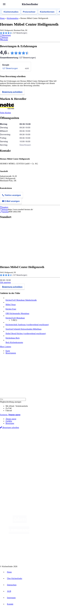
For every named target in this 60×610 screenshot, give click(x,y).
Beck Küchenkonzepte (14, 342)
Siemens (40, 442)
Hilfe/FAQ (10, 463)
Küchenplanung (12, 454)
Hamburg (24, 440)
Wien (55, 440)
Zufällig (9, 421)
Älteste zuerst (11, 419)
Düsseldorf (9, 442)
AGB (9, 591)
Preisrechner (29, 12)
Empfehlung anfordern (15, 437)
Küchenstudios (11, 12)
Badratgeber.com (12, 465)
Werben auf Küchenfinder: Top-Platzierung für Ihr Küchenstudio (31, 475)
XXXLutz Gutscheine (32, 444)
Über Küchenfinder (13, 461)
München (31, 440)
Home (2, 18)
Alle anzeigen (5, 282)
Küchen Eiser (11, 309)
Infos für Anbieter (13, 473)
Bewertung (10, 423)
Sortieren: (10, 415)
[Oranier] (46, 533)
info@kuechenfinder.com (10, 489)
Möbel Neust (11, 305)
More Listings (5, 347)
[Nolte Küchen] (25, 545)
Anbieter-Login (13, 479)
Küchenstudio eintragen (15, 477)
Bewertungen (11, 353)
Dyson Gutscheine (47, 444)
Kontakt (10, 604)
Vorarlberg (38, 440)
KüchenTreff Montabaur (15, 318)
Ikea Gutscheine (19, 444)
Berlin (18, 440)
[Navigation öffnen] (4, 4)
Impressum (11, 598)
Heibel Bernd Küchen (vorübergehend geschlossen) (26, 333)
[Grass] (43, 522)
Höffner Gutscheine (51, 446)
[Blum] (20, 522)
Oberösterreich (48, 440)
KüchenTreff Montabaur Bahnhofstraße (21, 300)
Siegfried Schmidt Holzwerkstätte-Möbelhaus (23, 329)
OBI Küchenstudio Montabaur (17, 313)
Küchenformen (47, 12)
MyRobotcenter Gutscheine (35, 446)
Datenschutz (11, 585)
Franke (34, 442)
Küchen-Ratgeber (12, 458)
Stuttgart (28, 442)
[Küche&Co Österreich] (32, 556)
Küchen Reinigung (13, 456)
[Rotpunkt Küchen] (42, 545)
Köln (22, 442)
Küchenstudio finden (14, 435)
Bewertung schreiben (12, 91)
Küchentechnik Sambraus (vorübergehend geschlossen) (27, 325)
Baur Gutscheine (19, 446)
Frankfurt (17, 442)
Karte (8, 351)
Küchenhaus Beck (13, 338)
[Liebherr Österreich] (19, 533)
